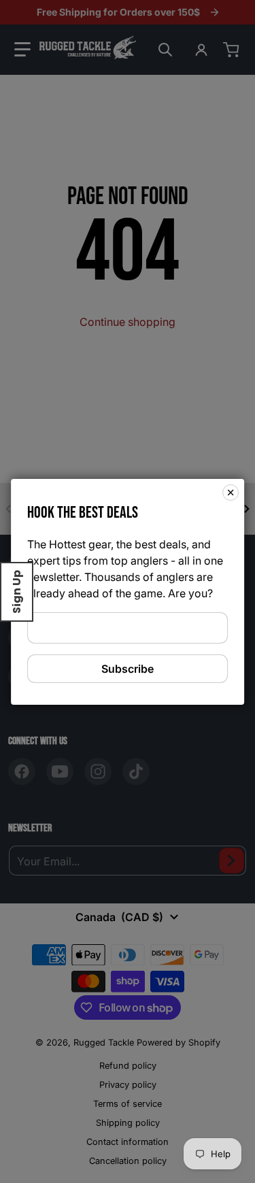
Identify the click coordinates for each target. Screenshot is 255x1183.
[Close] (230, 492)
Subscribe (127, 669)
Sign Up (16, 592)
